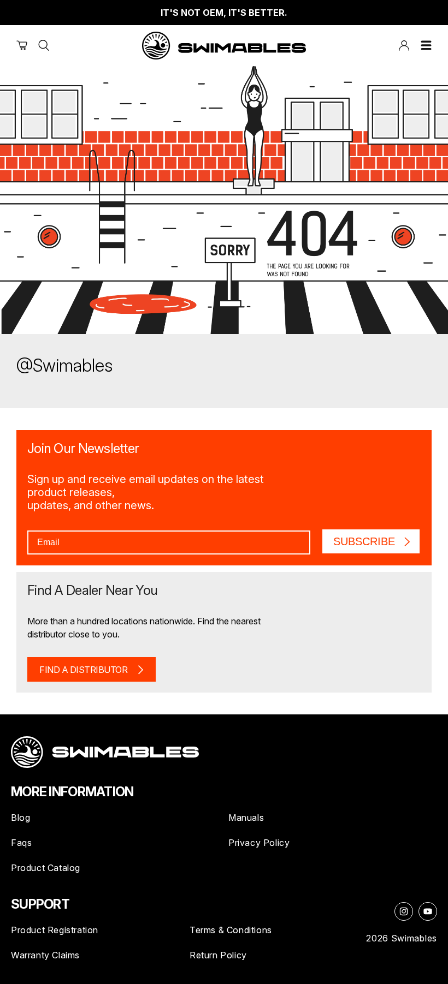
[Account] (404, 45)
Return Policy (218, 955)
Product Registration (54, 930)
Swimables (414, 938)
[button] (426, 45)
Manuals (246, 817)
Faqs (21, 842)
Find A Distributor (83, 669)
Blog (20, 817)
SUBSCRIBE (364, 541)
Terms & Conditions (231, 930)
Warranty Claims (45, 955)
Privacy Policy (259, 842)
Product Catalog (45, 867)
